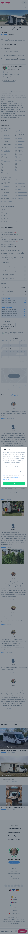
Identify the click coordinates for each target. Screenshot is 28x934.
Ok (14, 483)
